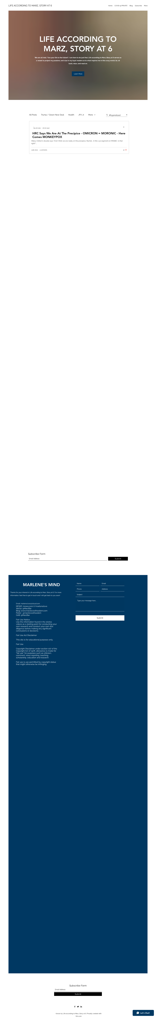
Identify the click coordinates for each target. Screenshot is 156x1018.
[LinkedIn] (81, 1007)
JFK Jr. (81, 115)
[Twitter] (78, 1007)
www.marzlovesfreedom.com (34, 611)
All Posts (33, 115)
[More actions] (124, 127)
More (90, 115)
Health (71, 115)
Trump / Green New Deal (52, 115)
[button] (78, 73)
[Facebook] (75, 1007)
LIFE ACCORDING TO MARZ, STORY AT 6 (30, 5)
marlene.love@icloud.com (30, 604)
